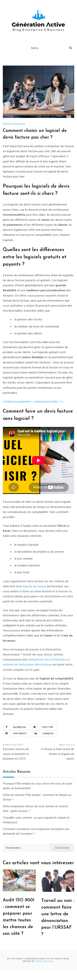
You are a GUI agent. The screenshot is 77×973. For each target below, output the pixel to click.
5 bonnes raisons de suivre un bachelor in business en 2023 (16, 753)
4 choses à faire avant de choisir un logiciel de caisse (57, 753)
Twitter (47, 727)
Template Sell (45, 961)
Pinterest (20, 733)
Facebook (19, 727)
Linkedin (47, 733)
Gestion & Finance (14, 123)
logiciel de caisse (34, 586)
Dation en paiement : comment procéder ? (33, 401)
